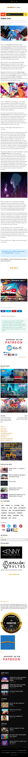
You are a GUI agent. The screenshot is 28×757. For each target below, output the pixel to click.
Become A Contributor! (6, 440)
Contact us (3, 428)
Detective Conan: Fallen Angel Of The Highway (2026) (17, 475)
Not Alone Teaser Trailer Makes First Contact (18, 735)
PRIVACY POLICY (14, 752)
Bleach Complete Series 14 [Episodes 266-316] (16, 488)
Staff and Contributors (7, 438)
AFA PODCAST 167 (5, 601)
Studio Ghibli (4, 510)
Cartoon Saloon (12, 513)
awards (15, 508)
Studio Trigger (9, 23)
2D (7, 508)
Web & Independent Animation (19, 510)
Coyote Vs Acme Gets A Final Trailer (17, 728)
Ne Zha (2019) (12, 481)
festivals (3, 508)
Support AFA (4, 436)
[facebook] (14, 1)
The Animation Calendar (6, 433)
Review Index (4, 430)
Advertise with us (5, 435)
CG (11, 505)
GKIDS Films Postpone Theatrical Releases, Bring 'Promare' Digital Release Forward (13, 408)
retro (22, 515)
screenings (3, 23)
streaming (7, 505)
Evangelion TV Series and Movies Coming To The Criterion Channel (18, 679)
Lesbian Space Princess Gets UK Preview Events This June (17, 495)
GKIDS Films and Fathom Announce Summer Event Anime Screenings (12, 379)
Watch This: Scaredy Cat (16, 716)
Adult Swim (3, 515)
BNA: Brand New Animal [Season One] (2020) (13, 395)
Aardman (9, 515)
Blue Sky (14, 518)
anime (6, 22)
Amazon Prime (4, 518)
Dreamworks (19, 513)
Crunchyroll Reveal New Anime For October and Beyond (17, 685)
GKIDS (10, 22)
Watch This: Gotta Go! (15, 709)
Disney (11, 508)
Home (3, 14)
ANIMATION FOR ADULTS (23, 750)
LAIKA (10, 518)
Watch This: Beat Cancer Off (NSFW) (17, 703)
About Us (3, 426)
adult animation (22, 508)
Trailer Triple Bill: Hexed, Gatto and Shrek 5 (18, 742)
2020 (3, 385)
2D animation (22, 20)
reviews (17, 22)
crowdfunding (16, 515)
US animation (4, 513)
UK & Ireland (17, 505)
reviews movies (23, 22)
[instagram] (12, 1)
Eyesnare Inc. (7, 752)
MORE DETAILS (22, 357)
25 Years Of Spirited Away (16, 691)
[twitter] (16, 1)
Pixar (10, 510)
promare (14, 22)
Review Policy (4, 431)
